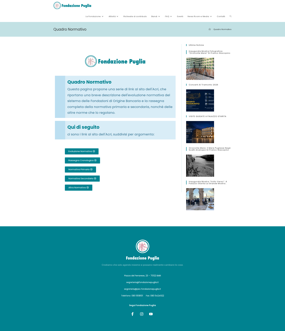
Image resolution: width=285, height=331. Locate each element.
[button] (82, 151)
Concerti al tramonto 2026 (203, 85)
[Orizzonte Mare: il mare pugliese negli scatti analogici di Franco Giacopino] (200, 166)
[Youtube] (151, 314)
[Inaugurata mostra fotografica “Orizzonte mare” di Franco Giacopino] (200, 69)
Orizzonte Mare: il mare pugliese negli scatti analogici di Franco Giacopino (210, 149)
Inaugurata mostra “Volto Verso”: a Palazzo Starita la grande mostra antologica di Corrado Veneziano (208, 182)
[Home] (210, 29)
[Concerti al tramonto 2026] (200, 100)
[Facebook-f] (132, 314)
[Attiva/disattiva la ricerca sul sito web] (230, 16)
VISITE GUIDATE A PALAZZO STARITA (207, 116)
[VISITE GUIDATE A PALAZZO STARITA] (200, 132)
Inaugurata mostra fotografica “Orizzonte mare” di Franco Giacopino (209, 52)
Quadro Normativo (222, 29)
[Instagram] (141, 314)
